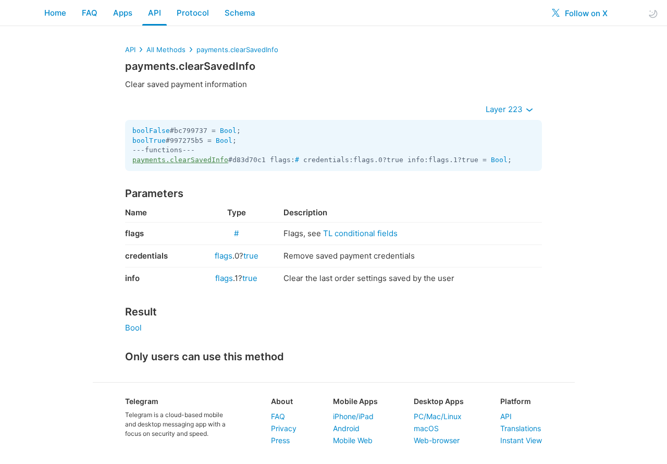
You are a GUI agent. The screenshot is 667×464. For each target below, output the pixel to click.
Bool (228, 131)
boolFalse (151, 131)
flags (223, 256)
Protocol (193, 13)
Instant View (521, 440)
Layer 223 (505, 109)
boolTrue (149, 140)
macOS (426, 428)
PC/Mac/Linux (438, 416)
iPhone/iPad (353, 416)
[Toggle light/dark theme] (653, 13)
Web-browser (437, 440)
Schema (240, 13)
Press (280, 440)
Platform (515, 401)
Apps (122, 13)
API (154, 13)
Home (55, 13)
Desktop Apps (439, 401)
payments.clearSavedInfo (237, 49)
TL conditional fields (360, 233)
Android (346, 428)
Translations (520, 428)
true (250, 256)
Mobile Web (353, 440)
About (282, 401)
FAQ (89, 13)
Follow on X (585, 13)
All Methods (166, 49)
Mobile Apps (355, 401)
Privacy (284, 428)
